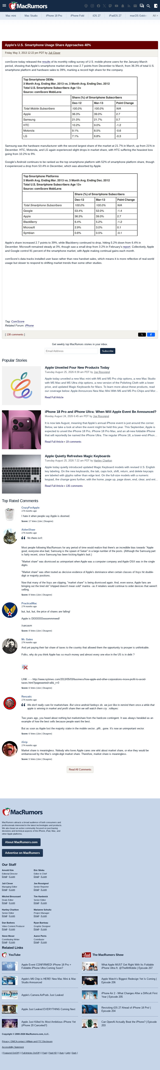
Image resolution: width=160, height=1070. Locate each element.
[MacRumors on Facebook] (98, 6)
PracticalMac (29, 603)
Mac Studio (31, 15)
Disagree (48, 521)
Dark (74, 1053)
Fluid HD (53, 1053)
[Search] (149, 6)
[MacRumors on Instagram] (92, 6)
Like (40, 521)
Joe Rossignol (102, 372)
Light (68, 1053)
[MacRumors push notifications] (123, 6)
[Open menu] (4, 6)
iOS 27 (96, 15)
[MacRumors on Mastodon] (110, 6)
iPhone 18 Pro (54, 15)
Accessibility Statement (13, 1047)
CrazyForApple (30, 507)
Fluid (44, 1053)
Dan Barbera (8, 923)
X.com (12, 876)
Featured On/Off (11, 1053)
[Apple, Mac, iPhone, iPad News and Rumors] (28, 10)
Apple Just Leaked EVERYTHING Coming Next (48, 1009)
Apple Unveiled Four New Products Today (77, 367)
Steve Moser (8, 936)
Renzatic (26, 696)
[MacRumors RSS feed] (129, 6)
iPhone (29, 325)
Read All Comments (80, 769)
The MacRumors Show (108, 954)
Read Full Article (54, 397)
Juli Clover (54, 52)
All (155, 15)
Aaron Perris (40, 936)
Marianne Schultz (43, 910)
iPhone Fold (77, 15)
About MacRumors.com (21, 842)
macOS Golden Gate (142, 15)
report (126, 246)
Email (4, 876)
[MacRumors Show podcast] (86, 6)
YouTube (14, 954)
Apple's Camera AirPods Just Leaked (42, 995)
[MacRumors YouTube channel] (116, 6)
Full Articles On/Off (30, 1053)
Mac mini (11, 15)
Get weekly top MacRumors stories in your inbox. (80, 344)
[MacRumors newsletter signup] (135, 6)
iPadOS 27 (115, 15)
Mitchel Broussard (11, 896)
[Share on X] (142, 335)
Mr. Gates (27, 639)
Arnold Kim (8, 870)
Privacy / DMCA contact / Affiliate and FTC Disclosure (27, 1041)
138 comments (15, 334)
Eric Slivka (39, 870)
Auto (62, 1053)
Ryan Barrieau (41, 923)
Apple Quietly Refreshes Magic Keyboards (77, 456)
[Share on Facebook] (151, 335)
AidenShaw (28, 529)
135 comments (74, 485)
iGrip (24, 742)
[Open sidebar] (155, 6)
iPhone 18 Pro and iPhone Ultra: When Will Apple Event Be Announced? (100, 412)
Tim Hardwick (41, 896)
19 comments (73, 441)
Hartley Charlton (103, 460)
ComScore (17, 321)
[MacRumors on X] (104, 6)
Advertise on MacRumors (22, 852)
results (46, 61)
